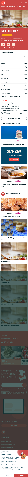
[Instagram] (8, 342)
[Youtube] (11, 342)
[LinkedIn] (5, 342)
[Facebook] (2, 342)
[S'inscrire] (24, 385)
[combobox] (3, 56)
